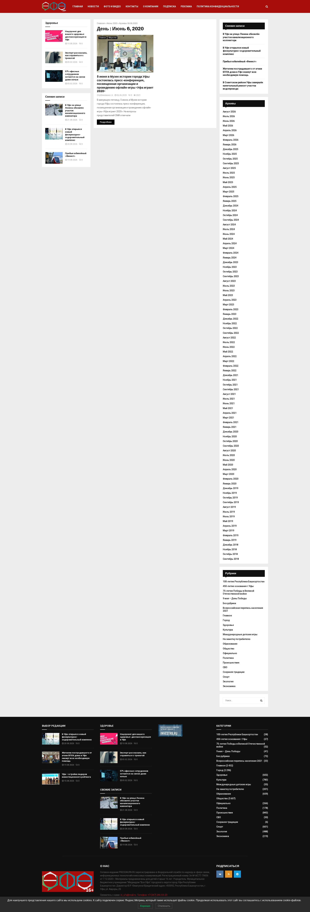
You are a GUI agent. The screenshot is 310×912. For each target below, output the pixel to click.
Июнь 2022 (229, 347)
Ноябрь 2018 (230, 549)
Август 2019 (229, 507)
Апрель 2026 (230, 130)
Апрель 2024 (230, 243)
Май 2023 (228, 295)
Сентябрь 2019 (231, 502)
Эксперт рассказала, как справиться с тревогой (76, 56)
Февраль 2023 (230, 309)
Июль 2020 (229, 455)
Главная (77, 6)
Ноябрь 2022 (230, 323)
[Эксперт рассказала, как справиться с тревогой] (54, 57)
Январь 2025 (229, 201)
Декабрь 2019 (230, 488)
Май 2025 (228, 182)
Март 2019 (228, 530)
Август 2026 (229, 111)
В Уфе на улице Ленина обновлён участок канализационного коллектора (241, 37)
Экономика (229, 686)
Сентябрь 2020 (231, 446)
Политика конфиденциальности (218, 6)
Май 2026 (228, 125)
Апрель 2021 (230, 413)
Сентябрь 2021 (231, 389)
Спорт (226, 677)
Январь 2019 (229, 540)
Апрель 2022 (230, 356)
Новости (93, 6)
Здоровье (228, 625)
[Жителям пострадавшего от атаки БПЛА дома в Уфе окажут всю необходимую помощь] (50, 757)
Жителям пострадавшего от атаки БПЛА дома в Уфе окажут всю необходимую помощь (242, 71)
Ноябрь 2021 (230, 380)
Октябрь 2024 (230, 215)
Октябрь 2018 (230, 554)
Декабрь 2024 (230, 205)
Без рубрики (229, 603)
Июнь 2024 (229, 234)
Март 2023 (228, 304)
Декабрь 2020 (230, 431)
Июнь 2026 (229, 121)
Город (226, 620)
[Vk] (219, 874)
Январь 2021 (229, 427)
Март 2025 (228, 191)
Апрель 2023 (230, 300)
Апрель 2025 (230, 187)
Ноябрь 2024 (230, 210)
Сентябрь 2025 (231, 163)
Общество (112, 38)
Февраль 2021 (230, 422)
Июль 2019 (229, 512)
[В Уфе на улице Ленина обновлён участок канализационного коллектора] (54, 109)
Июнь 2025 (229, 177)
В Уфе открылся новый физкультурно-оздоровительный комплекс (74, 134)
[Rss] (228, 874)
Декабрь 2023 (230, 262)
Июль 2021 (229, 398)
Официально (230, 653)
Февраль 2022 (230, 366)
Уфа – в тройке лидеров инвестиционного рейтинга (76, 775)
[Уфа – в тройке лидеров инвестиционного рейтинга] (50, 779)
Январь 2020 (229, 483)
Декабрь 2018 (230, 544)
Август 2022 (229, 337)
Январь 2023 (229, 314)
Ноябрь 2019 (230, 493)
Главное (102, 38)
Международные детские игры (240, 634)
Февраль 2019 (230, 535)
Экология (228, 681)
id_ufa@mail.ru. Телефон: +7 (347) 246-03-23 (143, 895)
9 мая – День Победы (235, 598)
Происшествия (231, 662)
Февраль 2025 (230, 196)
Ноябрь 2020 (230, 436)
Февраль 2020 (230, 478)
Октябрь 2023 (230, 271)
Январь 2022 (229, 370)
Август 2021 (229, 394)
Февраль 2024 (230, 252)
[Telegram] (237, 874)
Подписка (169, 6)
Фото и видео (112, 6)
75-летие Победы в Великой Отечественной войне (238, 592)
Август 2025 (229, 168)
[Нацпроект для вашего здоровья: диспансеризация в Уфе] (54, 36)
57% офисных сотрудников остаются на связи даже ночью (75, 75)
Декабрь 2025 (230, 149)
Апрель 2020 (230, 469)
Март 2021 (228, 417)
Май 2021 (228, 408)
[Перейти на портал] (170, 736)
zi (112, 95)
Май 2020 (228, 464)
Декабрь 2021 (230, 375)
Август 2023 (229, 281)
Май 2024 (228, 238)
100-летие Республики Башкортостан (243, 581)
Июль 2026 (229, 116)
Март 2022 (228, 361)
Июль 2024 (229, 229)
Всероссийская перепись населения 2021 (239, 761)
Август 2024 (229, 224)
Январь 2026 (229, 144)
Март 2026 (228, 135)
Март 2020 (228, 474)
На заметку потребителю (236, 639)
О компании (150, 6)
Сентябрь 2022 (231, 333)
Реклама (186, 6)
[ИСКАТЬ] (261, 700)
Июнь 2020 (112, 23)
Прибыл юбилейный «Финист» (239, 61)
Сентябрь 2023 (231, 276)
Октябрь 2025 (230, 158)
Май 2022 (228, 351)
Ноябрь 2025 (230, 154)
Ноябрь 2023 (230, 267)
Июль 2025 (229, 172)
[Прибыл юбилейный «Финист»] (54, 158)
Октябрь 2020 (230, 441)
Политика (228, 658)
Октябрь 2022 (230, 328)
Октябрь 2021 (230, 384)
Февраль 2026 (230, 140)
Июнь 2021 (229, 403)
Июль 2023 (229, 286)
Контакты (132, 6)
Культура (228, 629)
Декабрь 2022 (230, 318)
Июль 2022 (229, 342)
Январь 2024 (229, 257)
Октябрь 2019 (230, 497)
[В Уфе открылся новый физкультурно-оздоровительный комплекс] (54, 134)
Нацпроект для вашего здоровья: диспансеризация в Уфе (75, 35)
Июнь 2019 (229, 516)
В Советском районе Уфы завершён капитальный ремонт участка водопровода (243, 85)
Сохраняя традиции (233, 672)
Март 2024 (228, 248)
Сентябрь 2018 (231, 559)
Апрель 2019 (230, 526)
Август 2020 (229, 450)
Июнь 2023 (229, 290)
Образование (230, 643)
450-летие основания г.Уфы (238, 586)
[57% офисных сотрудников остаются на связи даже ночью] (54, 76)
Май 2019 (228, 521)
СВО (225, 667)
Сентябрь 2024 (231, 220)
